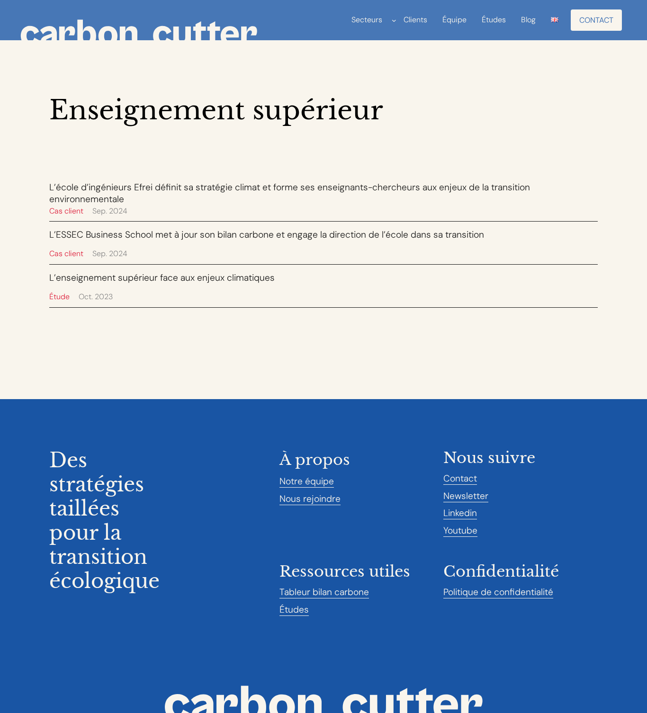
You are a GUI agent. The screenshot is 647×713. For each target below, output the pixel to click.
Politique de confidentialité (498, 592)
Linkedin (460, 513)
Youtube (460, 530)
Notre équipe (306, 481)
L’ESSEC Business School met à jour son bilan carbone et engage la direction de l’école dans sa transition (266, 235)
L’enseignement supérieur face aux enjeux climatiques (162, 278)
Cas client (66, 211)
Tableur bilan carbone (324, 592)
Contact (596, 20)
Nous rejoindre (310, 499)
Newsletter (465, 496)
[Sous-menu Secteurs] (394, 20)
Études (294, 609)
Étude (59, 297)
